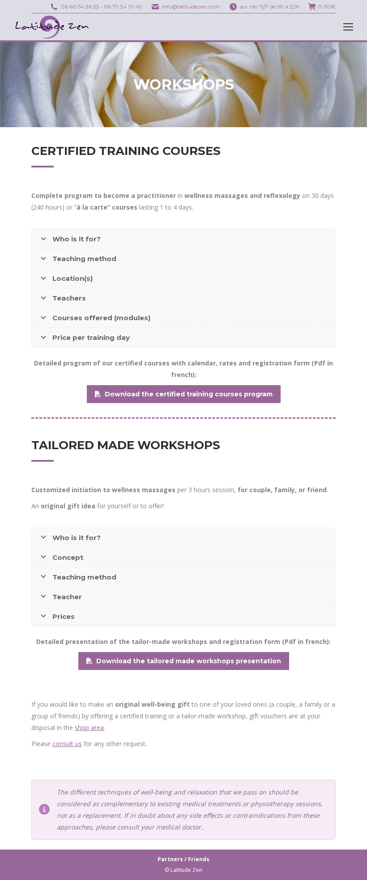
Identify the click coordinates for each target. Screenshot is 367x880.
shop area (89, 727)
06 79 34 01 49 (123, 6)
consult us (67, 743)
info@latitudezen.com (191, 6)
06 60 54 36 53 (80, 6)
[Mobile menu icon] (348, 26)
